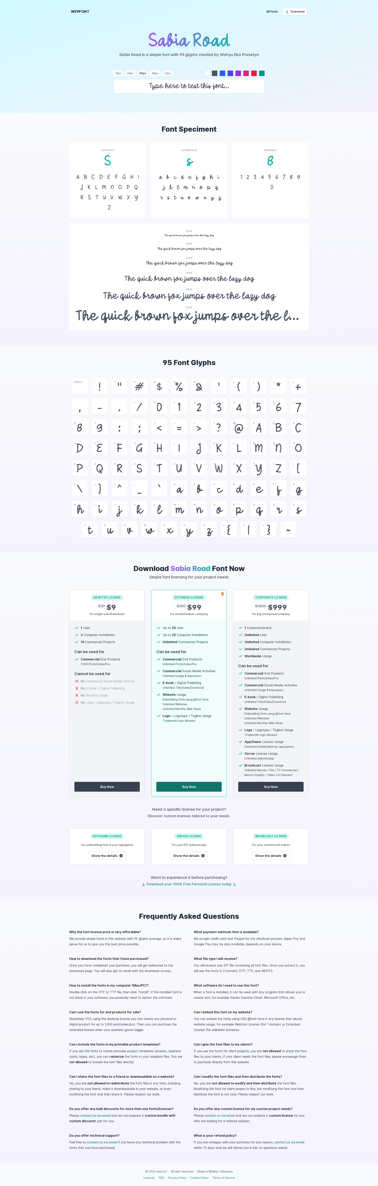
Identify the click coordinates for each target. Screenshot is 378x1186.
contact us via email (95, 1115)
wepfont (161, 1171)
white (206, 73)
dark (214, 73)
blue (222, 73)
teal (262, 73)
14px (118, 73)
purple (238, 73)
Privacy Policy (177, 1177)
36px (142, 73)
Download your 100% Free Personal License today (189, 884)
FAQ (161, 1177)
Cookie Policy (199, 1177)
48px (155, 73)
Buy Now (107, 787)
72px (167, 73)
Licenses (149, 1177)
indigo (230, 73)
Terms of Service (223, 1177)
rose (254, 73)
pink (246, 73)
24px (130, 73)
